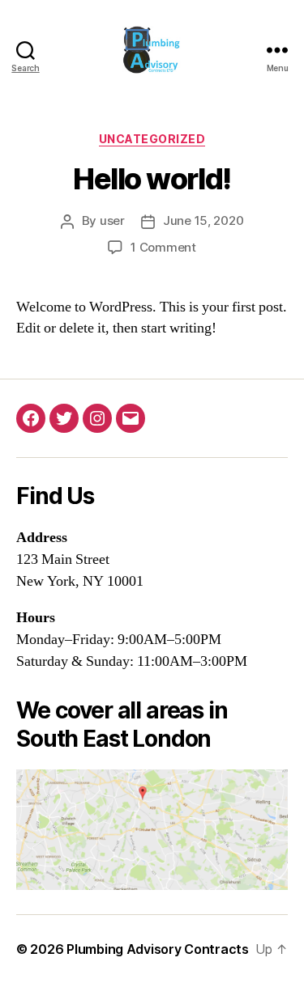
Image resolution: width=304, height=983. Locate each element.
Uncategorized (152, 139)
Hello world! (151, 179)
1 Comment (163, 247)
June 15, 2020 (203, 220)
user (112, 220)
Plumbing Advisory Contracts (157, 949)
